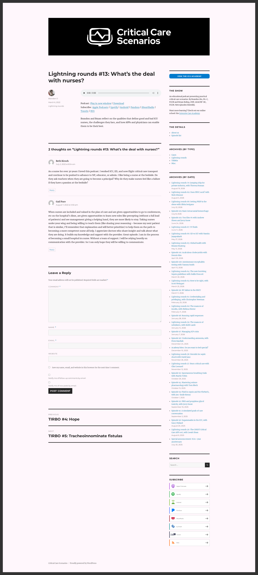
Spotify (114, 107)
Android (124, 107)
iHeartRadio (147, 107)
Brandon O (53, 98)
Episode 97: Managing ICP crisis (185, 331)
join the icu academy (189, 76)
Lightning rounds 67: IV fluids (184, 227)
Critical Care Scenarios (57, 563)
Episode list (176, 135)
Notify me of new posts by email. (62, 386)
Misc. (173, 163)
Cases (173, 155)
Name (52, 327)
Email (52, 340)
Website (53, 354)
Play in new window (100, 103)
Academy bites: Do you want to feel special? (189, 348)
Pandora (135, 107)
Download (118, 103)
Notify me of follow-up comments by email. (67, 378)
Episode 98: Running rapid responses (187, 315)
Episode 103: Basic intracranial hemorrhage (190, 211)
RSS (92, 111)
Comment (54, 287)
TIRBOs (174, 160)
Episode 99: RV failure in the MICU (186, 290)
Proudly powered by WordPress (83, 563)
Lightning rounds (56, 106)
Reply (51, 190)
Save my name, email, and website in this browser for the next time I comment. (85, 367)
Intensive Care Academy (189, 113)
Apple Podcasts (100, 107)
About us (175, 133)
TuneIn (84, 111)
